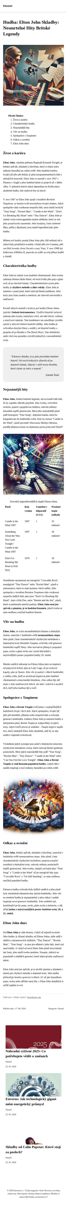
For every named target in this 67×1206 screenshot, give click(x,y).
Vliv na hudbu (20, 131)
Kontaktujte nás (34, 997)
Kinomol (7, 6)
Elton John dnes (21, 143)
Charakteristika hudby (24, 123)
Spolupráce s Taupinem (24, 135)
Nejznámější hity (21, 127)
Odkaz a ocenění (21, 139)
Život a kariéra (20, 119)
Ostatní (61, 1009)
